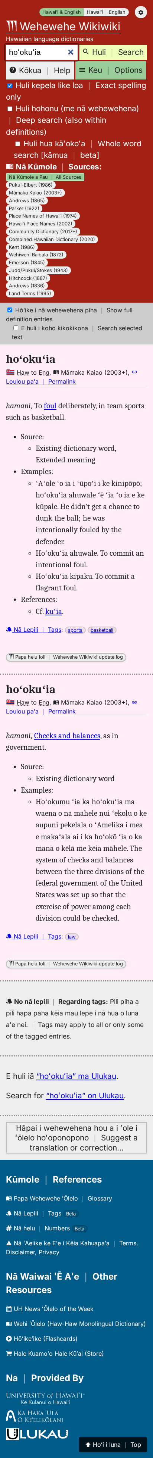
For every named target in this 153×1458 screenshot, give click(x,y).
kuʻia (53, 611)
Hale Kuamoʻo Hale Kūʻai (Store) (58, 1353)
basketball (102, 630)
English (117, 12)
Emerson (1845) (27, 262)
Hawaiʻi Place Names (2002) (40, 224)
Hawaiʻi (95, 12)
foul (50, 405)
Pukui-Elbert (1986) (31, 185)
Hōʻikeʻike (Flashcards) (45, 1338)
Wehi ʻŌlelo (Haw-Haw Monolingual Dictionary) (79, 1323)
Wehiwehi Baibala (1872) (36, 254)
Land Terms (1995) (30, 293)
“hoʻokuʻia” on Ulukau (85, 1095)
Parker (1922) (24, 208)
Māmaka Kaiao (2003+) (35, 193)
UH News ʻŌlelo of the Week (53, 1308)
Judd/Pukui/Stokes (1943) (38, 270)
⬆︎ (113, 1444)
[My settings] (141, 12)
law (71, 937)
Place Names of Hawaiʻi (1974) (43, 216)
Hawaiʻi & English (61, 12)
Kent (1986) (22, 247)
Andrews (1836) (27, 285)
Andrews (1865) (27, 200)
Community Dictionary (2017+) (43, 231)
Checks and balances (67, 735)
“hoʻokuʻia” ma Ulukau (76, 1076)
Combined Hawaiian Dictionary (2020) (52, 239)
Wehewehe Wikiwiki (68, 26)
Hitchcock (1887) (28, 278)
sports (75, 630)
